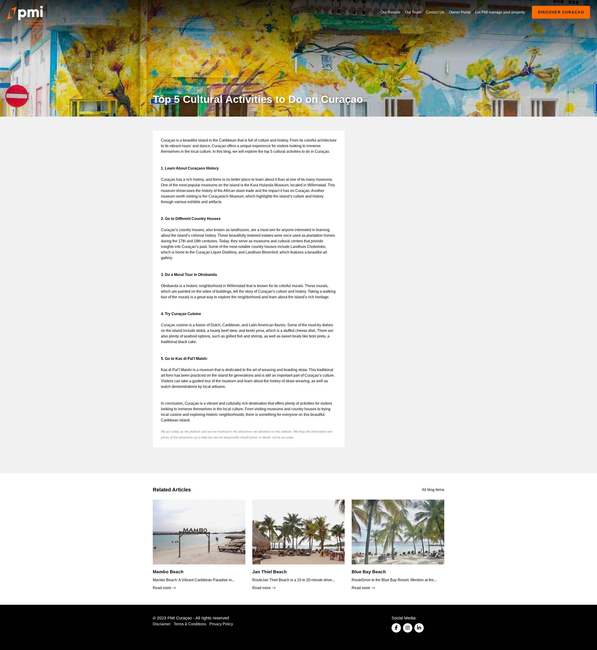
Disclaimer (161, 624)
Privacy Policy (221, 624)
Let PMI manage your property (500, 12)
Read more (162, 588)
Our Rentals (390, 12)
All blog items (433, 490)
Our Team (413, 12)
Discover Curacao (561, 12)
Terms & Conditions (190, 624)
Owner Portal (460, 12)
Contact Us (435, 12)
